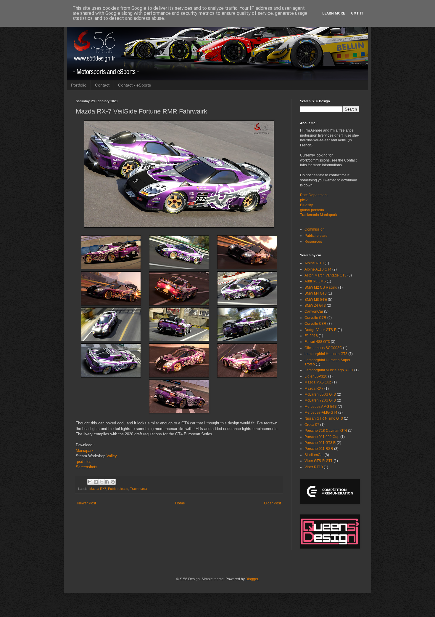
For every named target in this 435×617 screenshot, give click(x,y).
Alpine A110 (314, 263)
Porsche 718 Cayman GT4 (325, 431)
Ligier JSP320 (315, 376)
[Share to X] (101, 482)
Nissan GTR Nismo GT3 (323, 418)
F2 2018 (311, 336)
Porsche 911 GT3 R (320, 443)
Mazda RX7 (97, 488)
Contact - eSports (134, 85)
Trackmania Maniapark (318, 215)
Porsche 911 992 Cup (321, 437)
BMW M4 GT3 (315, 293)
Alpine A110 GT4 (317, 269)
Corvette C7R (315, 318)
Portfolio (78, 85)
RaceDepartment (314, 195)
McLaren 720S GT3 (320, 400)
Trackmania (138, 488)
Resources (313, 241)
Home (180, 503)
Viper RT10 (313, 467)
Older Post (272, 503)
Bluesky (306, 205)
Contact (102, 85)
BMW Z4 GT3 (315, 305)
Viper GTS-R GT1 (318, 461)
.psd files (83, 461)
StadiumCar (314, 455)
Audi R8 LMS (315, 281)
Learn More (333, 13)
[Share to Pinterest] (113, 482)
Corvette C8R (315, 324)
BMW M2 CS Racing (320, 287)
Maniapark (85, 450)
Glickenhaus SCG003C (323, 348)
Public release (118, 488)
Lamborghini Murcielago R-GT (328, 370)
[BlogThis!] (96, 482)
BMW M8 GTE (315, 300)
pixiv (303, 200)
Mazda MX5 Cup (317, 382)
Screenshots (86, 467)
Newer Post (86, 503)
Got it (357, 13)
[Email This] (90, 482)
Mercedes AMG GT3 (320, 407)
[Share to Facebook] (107, 482)
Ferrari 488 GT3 (317, 342)
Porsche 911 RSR (318, 449)
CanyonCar (313, 311)
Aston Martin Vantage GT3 (325, 275)
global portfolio (312, 210)
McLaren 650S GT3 (320, 394)
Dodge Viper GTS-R (320, 330)
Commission (314, 229)
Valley (112, 456)
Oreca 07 (311, 425)
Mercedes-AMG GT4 (320, 412)
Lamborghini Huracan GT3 (325, 354)
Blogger (252, 579)
